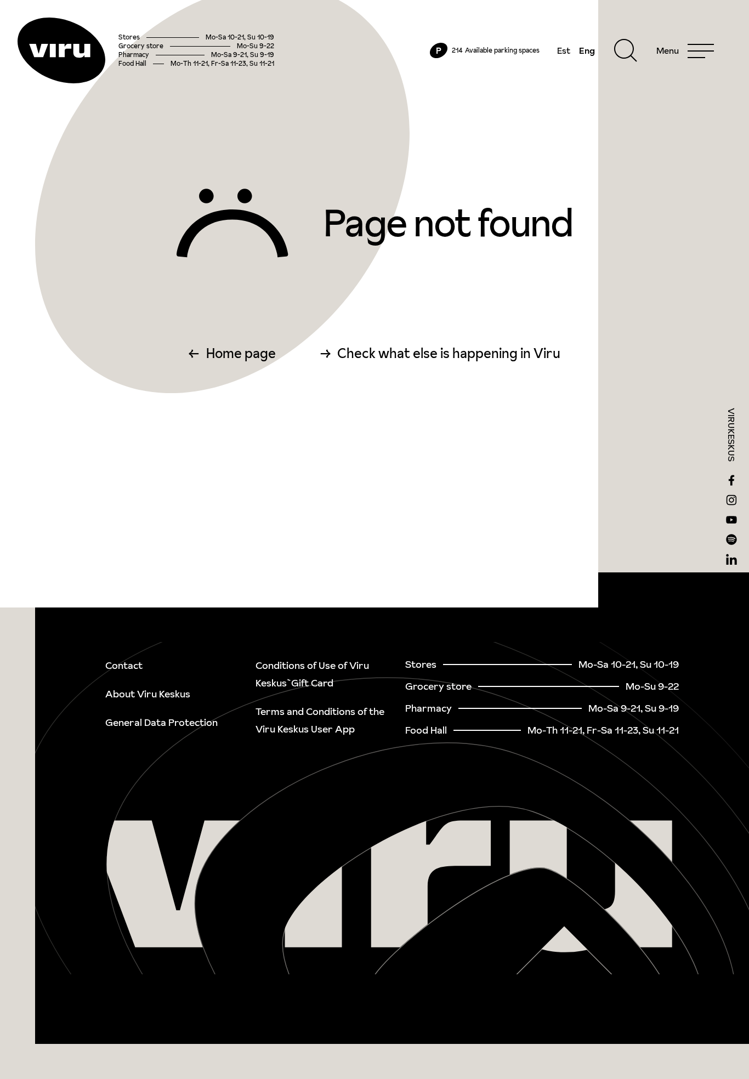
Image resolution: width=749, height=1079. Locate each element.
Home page (241, 353)
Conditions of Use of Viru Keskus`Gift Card (312, 674)
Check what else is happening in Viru (448, 353)
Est (563, 50)
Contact (124, 665)
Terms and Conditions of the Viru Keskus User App (320, 720)
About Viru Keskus (147, 694)
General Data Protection (161, 722)
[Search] (625, 50)
